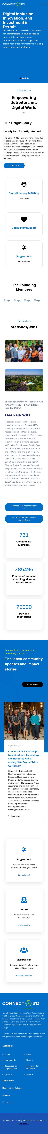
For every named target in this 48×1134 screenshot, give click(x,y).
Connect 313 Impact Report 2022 (24, 507)
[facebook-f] (3, 1102)
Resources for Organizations (10, 1067)
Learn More (14, 165)
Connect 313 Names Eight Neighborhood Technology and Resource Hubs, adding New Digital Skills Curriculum (23, 758)
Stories (29, 1060)
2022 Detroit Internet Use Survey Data (24, 519)
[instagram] (11, 1102)
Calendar (8, 1074)
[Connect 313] (13, 5)
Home (7, 1054)
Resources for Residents (32, 1067)
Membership (10, 1060)
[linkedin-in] (7, 1102)
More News (32, 684)
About (29, 1054)
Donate (29, 1074)
